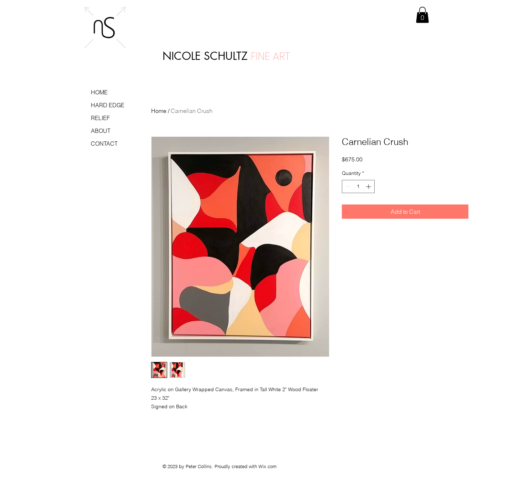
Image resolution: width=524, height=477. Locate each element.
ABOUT (101, 130)
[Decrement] (347, 186)
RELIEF (100, 117)
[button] (422, 15)
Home (158, 110)
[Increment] (369, 186)
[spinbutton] (358, 186)
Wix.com (267, 466)
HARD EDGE (107, 105)
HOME (99, 92)
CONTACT (104, 143)
